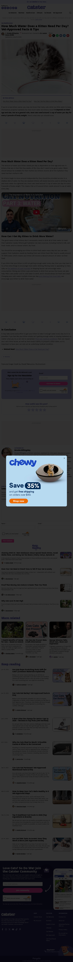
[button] (64, 458)
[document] (36, 481)
